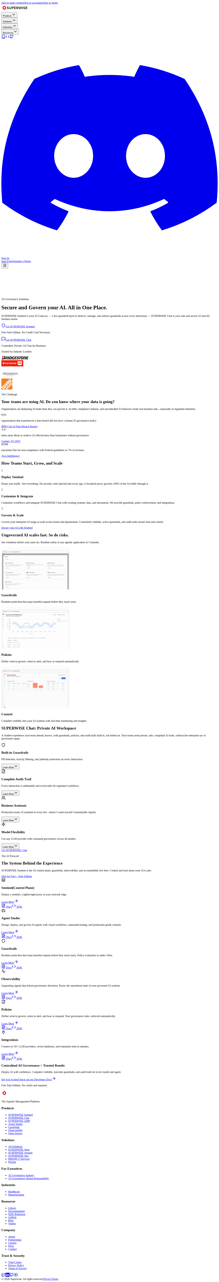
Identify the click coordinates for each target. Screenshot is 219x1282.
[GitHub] (12, 37)
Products (7, 16)
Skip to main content (12, 2)
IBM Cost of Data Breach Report (19, 426)
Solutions (7, 21)
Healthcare (14, 1191)
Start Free (6, 261)
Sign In (5, 258)
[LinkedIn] (7, 1275)
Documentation (16, 1211)
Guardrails (14, 1127)
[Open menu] (4, 266)
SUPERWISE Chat (18, 1117)
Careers (12, 1242)
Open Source (15, 1133)
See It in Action (9, 1079)
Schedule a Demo (21, 261)
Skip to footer (50, 2)
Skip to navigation (33, 2)
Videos (12, 1223)
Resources (8, 33)
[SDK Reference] (7, 37)
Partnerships (14, 1239)
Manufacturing (16, 1194)
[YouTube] (16, 1275)
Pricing (12, 1162)
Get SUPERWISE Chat (14, 850)
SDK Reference (16, 1214)
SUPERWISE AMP (19, 1121)
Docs (8, 906)
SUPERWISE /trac (18, 1155)
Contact (12, 1249)
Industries (7, 27)
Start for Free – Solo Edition (16, 876)
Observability (15, 1130)
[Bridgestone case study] (15, 358)
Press (11, 1245)
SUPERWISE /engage (20, 1152)
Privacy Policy (16, 1265)
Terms (54, 1279)
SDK (19, 906)
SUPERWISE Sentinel (20, 1114)
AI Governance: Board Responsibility (28, 1178)
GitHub (12, 1217)
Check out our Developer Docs (35, 1079)
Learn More (7, 902)
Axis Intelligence (10, 455)
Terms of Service (17, 1268)
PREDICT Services (19, 1158)
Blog (11, 1220)
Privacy (47, 1279)
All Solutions (15, 1146)
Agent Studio (15, 1124)
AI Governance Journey (21, 1175)
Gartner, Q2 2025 (10, 441)
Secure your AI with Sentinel (17, 527)
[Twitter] (3, 1275)
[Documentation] (3, 37)
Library (12, 1208)
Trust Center (15, 1262)
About (11, 1236)
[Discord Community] (109, 255)
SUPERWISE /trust (18, 1149)
